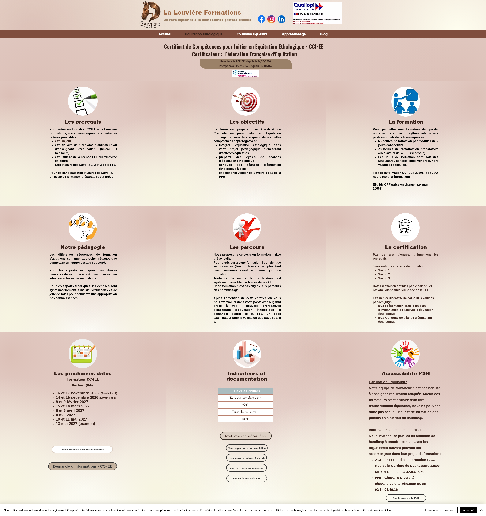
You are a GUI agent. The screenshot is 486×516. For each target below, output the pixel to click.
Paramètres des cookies (439, 510)
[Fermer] (481, 510)
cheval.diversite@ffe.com (395, 484)
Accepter (468, 510)
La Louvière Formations (202, 12)
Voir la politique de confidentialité (371, 510)
